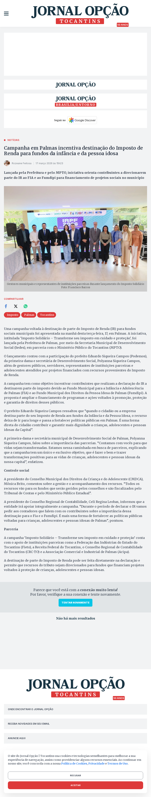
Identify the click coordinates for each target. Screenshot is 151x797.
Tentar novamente (75, 602)
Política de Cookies (74, 763)
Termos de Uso (117, 763)
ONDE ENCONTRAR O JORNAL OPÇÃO (30, 709)
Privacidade (96, 763)
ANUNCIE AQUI (16, 738)
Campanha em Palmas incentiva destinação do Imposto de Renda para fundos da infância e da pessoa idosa (73, 151)
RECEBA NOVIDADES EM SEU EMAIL (29, 723)
